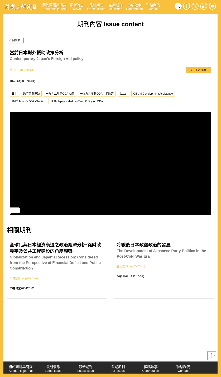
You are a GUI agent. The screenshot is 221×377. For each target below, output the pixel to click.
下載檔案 (200, 70)
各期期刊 (116, 7)
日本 (14, 93)
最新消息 (77, 7)
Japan (123, 93)
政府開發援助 (31, 93)
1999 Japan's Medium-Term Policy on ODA (76, 101)
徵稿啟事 (134, 7)
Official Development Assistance (153, 93)
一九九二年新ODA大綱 (60, 93)
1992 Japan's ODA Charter (28, 101)
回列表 (16, 40)
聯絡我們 (153, 7)
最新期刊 (96, 7)
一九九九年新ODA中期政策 (97, 93)
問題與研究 (20, 6)
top (211, 355)
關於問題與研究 (54, 7)
